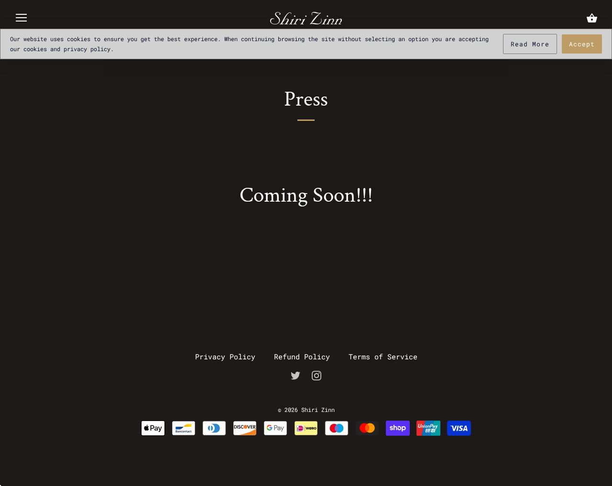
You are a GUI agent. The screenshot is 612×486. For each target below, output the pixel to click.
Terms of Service (383, 356)
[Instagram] (316, 374)
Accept (582, 44)
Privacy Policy (225, 356)
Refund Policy (302, 356)
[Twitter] (295, 374)
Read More (530, 44)
